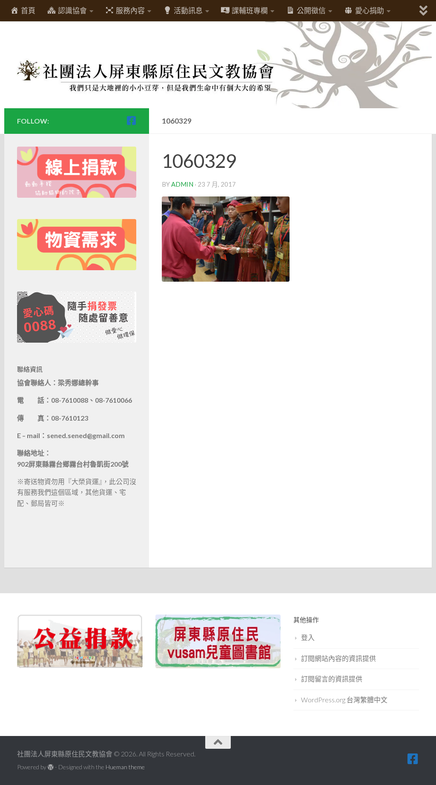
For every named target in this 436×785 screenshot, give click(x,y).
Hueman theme (125, 767)
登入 (308, 637)
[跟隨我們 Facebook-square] (131, 120)
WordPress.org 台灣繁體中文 (344, 700)
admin (182, 184)
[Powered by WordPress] (51, 767)
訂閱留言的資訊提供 (331, 679)
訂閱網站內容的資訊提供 (338, 658)
